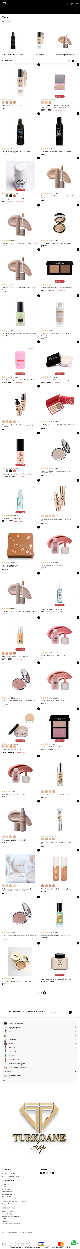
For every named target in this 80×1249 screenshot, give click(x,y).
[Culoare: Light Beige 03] (10, 836)
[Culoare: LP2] (7, 746)
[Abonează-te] (70, 1012)
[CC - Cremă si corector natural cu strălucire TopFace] (59, 825)
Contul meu (6, 1189)
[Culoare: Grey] (7, 195)
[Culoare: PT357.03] (50, 885)
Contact (4, 1187)
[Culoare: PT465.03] (10, 421)
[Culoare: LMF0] (3, 653)
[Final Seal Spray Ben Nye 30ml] (20, 501)
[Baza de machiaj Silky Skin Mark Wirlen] (59, 918)
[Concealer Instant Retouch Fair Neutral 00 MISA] (20, 594)
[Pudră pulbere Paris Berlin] (20, 731)
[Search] (76, 10)
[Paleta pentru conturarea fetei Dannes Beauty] (59, 271)
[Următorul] (44, 992)
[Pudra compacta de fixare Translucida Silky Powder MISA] (59, 455)
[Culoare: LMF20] (7, 653)
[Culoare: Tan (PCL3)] (50, 102)
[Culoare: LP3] (10, 746)
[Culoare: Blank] (3, 195)
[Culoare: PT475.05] (53, 791)
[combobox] (40, 10)
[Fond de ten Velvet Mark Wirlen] (20, 87)
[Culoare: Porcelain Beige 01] (3, 836)
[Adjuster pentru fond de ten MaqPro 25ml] (20, 456)
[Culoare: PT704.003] (10, 885)
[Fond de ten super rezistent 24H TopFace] (59, 778)
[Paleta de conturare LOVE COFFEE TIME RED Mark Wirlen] (59, 408)
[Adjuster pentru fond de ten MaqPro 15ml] (20, 181)
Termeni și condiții (8, 1211)
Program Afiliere (7, 1204)
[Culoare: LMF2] (10, 653)
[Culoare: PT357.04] (53, 885)
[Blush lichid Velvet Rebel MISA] (59, 548)
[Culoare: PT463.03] (50, 516)
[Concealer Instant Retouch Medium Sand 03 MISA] (59, 180)
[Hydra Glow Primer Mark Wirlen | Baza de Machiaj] (59, 317)
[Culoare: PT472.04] (53, 839)
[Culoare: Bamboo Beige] (10, 102)
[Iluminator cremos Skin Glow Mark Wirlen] (20, 964)
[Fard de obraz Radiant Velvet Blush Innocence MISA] (20, 685)
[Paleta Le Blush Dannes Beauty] (59, 730)
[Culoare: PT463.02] (46, 516)
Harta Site (5, 1221)
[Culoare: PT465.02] (7, 421)
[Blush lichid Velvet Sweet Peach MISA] (59, 684)
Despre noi (5, 1184)
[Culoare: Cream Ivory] (3, 102)
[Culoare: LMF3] (14, 653)
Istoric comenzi (7, 1191)
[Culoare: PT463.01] (42, 516)
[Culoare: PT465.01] (3, 421)
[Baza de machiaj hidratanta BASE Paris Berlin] (20, 363)
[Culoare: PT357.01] (42, 885)
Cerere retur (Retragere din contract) (14, 1201)
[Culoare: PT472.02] (46, 839)
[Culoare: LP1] (3, 746)
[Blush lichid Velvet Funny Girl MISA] (59, 639)
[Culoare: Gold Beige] (14, 102)
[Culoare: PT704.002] (7, 885)
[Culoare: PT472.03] (50, 839)
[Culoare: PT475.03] (46, 791)
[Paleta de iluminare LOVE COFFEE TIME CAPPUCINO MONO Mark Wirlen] (20, 549)
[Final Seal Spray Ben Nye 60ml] (59, 593)
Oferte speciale (7, 1194)
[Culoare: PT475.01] (42, 791)
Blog (3, 1199)
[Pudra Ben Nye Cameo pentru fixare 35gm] (59, 963)
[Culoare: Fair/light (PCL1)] (42, 102)
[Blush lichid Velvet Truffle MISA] (20, 777)
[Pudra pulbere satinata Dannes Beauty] (59, 363)
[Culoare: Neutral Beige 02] (7, 836)
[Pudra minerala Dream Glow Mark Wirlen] (59, 226)
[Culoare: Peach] (14, 195)
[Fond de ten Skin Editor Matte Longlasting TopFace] (20, 409)
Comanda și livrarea (8, 1214)
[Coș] (72, 4)
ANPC (4, 1219)
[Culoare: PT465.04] (14, 421)
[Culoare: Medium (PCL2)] (46, 102)
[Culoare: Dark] (10, 195)
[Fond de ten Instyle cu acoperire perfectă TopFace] (59, 503)
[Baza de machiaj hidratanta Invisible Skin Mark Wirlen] (20, 317)
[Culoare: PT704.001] (3, 885)
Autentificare (6, 1196)
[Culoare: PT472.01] (42, 839)
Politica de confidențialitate (11, 1216)
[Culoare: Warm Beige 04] (14, 836)
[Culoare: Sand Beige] (7, 102)
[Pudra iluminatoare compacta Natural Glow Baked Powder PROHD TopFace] (20, 873)
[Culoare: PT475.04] (50, 791)
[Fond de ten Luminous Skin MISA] (20, 823)
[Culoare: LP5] (14, 746)
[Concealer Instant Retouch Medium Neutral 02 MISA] (20, 271)
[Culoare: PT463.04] (53, 516)
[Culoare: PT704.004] (14, 885)
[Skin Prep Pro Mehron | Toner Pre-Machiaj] (59, 135)
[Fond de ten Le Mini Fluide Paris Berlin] (20, 639)
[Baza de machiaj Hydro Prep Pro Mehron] (20, 135)
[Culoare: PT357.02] (46, 885)
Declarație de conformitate (11, 1224)
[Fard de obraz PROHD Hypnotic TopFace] (59, 872)
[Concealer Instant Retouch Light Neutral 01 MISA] (20, 226)
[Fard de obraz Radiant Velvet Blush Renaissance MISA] (20, 919)
